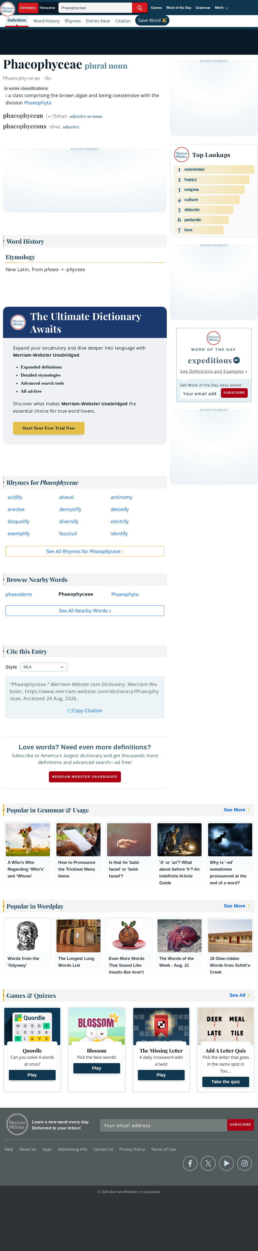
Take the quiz (225, 1081)
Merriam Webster (17, 1124)
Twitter (208, 1163)
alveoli (66, 497)
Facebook (190, 1163)
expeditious (210, 360)
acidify (15, 497)
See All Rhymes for (83, 551)
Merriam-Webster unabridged (85, 777)
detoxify (120, 509)
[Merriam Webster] (213, 338)
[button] (222, 8)
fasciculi (68, 533)
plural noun (106, 65)
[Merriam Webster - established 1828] (7, 7)
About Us (28, 1148)
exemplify (19, 533)
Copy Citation (87, 710)
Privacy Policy (132, 1148)
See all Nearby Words (83, 610)
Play (32, 1074)
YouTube (226, 1163)
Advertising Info (73, 1148)
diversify (68, 521)
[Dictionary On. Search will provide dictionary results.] (38, 8)
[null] (236, 360)
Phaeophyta (37, 102)
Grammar (203, 8)
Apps (48, 1148)
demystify (70, 509)
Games (156, 8)
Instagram (244, 1163)
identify (119, 533)
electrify (120, 521)
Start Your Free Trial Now (48, 428)
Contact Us (104, 1148)
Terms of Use (163, 1148)
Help (10, 1148)
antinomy (121, 497)
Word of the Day (178, 8)
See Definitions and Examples (212, 371)
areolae (16, 509)
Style (11, 667)
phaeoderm (19, 594)
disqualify (18, 521)
